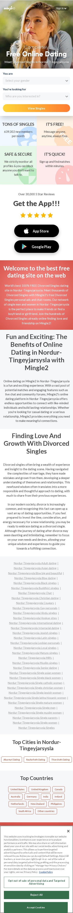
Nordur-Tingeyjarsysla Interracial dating (35, 628)
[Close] (68, 831)
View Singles (36, 108)
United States (18, 789)
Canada (58, 789)
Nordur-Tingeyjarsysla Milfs (35, 657)
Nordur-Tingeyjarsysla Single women (35, 722)
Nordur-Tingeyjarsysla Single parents (35, 717)
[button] (61, 8)
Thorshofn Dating (60, 759)
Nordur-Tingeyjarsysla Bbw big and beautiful (35, 573)
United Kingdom (39, 789)
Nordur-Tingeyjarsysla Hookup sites (35, 618)
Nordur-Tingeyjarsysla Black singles (35, 583)
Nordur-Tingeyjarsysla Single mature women (35, 702)
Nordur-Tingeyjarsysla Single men (35, 707)
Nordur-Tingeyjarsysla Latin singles (35, 637)
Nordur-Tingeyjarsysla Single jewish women (35, 692)
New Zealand (37, 803)
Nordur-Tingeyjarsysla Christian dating (35, 598)
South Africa (24, 811)
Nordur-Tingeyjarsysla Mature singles (35, 652)
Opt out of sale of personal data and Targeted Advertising (36, 882)
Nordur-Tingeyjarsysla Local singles (35, 647)
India (45, 796)
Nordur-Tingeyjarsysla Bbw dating (35, 578)
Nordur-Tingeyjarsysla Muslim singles (35, 662)
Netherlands (17, 803)
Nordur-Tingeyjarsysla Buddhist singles (35, 588)
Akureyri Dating (12, 759)
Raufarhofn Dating (35, 759)
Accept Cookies (36, 907)
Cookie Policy (46, 872)
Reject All (36, 894)
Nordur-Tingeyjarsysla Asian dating (35, 568)
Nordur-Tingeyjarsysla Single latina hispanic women (35, 697)
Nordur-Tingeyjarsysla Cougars (35, 603)
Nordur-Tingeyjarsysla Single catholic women (35, 682)
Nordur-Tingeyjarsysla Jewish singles (35, 633)
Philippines (56, 803)
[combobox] (36, 81)
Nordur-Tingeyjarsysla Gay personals (35, 608)
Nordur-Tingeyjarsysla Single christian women (35, 687)
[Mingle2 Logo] (9, 8)
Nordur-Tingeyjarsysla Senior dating (35, 667)
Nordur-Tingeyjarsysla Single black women (35, 677)
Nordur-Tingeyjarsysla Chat (35, 593)
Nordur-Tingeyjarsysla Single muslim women (35, 712)
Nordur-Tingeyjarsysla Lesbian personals (35, 643)
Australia (15, 796)
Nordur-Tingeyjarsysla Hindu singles (35, 613)
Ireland (58, 796)
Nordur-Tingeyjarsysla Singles (36, 727)
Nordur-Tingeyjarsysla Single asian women (35, 672)
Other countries (46, 811)
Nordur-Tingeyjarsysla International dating (35, 623)
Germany (32, 796)
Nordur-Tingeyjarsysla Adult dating (35, 563)
